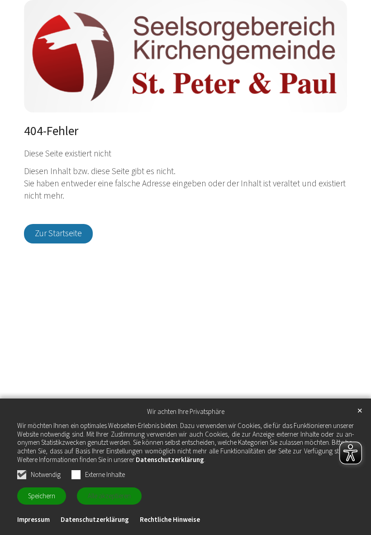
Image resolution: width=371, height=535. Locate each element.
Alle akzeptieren (109, 496)
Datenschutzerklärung (170, 460)
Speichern (41, 496)
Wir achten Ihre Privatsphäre (185, 412)
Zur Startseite (58, 233)
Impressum (33, 520)
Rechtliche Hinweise (170, 520)
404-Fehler (51, 131)
